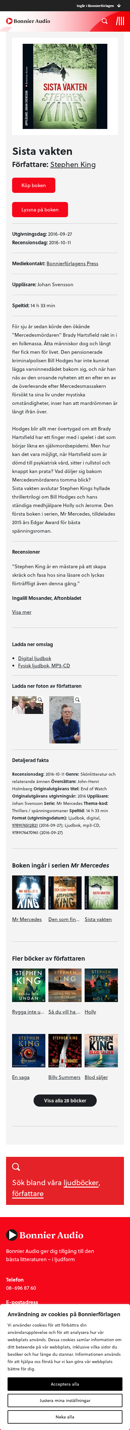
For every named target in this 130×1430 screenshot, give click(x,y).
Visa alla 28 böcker (65, 1100)
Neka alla (65, 1417)
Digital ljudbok (34, 658)
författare (28, 1193)
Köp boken (33, 185)
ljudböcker (81, 1182)
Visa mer (21, 611)
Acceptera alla (65, 1384)
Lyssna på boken (40, 209)
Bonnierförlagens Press (72, 263)
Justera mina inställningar (65, 1400)
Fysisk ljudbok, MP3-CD (44, 665)
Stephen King (73, 164)
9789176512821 (25, 825)
